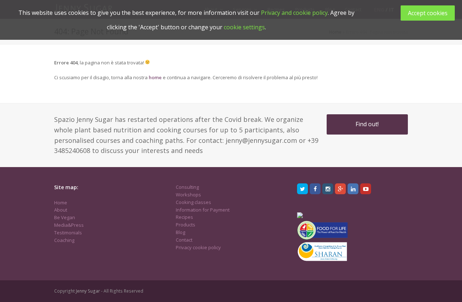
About (60, 210)
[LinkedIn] (353, 188)
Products (185, 224)
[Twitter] (302, 188)
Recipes (184, 217)
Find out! (367, 124)
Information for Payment (203, 210)
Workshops (188, 194)
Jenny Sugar (88, 291)
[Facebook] (315, 188)
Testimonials (68, 232)
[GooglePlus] (340, 188)
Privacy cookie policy (198, 247)
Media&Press (69, 225)
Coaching (64, 240)
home (155, 77)
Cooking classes (193, 202)
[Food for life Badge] (322, 238)
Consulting (187, 187)
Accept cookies (428, 13)
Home (60, 202)
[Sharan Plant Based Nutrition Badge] (322, 260)
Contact (184, 240)
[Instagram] (327, 188)
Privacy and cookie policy (294, 13)
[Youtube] (365, 188)
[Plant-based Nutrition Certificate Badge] (300, 216)
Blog (180, 232)
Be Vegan (64, 217)
